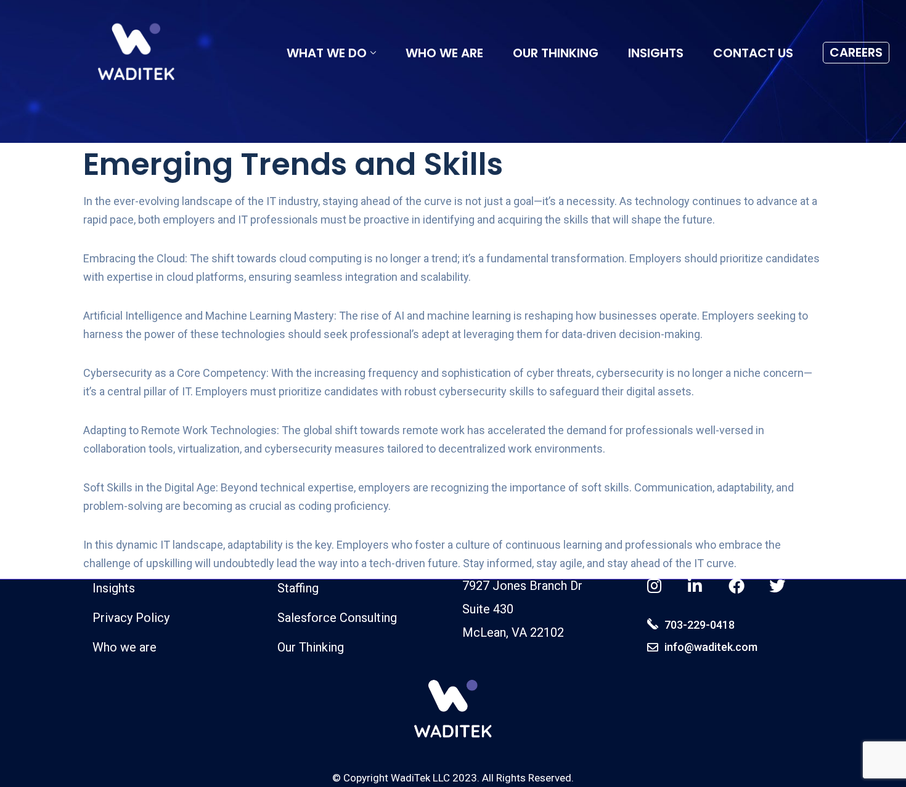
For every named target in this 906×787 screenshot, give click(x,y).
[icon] (655, 586)
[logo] (136, 54)
